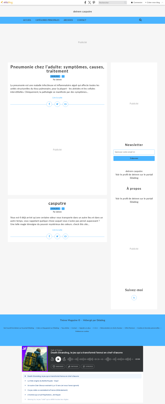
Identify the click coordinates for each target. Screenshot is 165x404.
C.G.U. (95, 328)
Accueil (27, 20)
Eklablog (101, 320)
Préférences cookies (82, 331)
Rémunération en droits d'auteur (111, 328)
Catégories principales (47, 20)
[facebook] (85, 2)
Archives (68, 20)
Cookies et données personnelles (148, 328)
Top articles (65, 328)
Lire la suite (57, 98)
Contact (81, 20)
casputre (57, 203)
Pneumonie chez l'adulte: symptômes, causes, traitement (57, 69)
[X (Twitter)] (89, 2)
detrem (135, 175)
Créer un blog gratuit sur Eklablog (47, 328)
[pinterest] (93, 2)
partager (74, 366)
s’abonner (59, 366)
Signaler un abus (85, 328)
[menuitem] (27, 20)
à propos (89, 366)
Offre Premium (130, 328)
